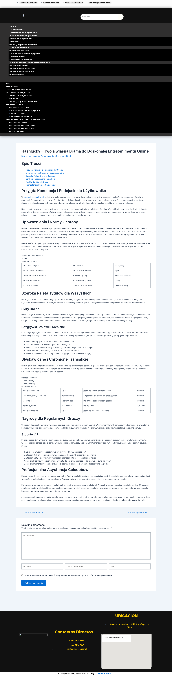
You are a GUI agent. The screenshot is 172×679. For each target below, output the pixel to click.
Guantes (14, 42)
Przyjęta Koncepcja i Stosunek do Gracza (44, 170)
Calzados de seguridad (23, 33)
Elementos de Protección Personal (30, 63)
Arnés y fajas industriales (23, 44)
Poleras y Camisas (22, 59)
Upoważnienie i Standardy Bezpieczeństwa (45, 173)
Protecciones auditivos (22, 68)
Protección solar (18, 65)
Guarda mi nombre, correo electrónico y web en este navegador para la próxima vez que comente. (69, 575)
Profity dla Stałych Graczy (37, 182)
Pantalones (18, 57)
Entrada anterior (34, 512)
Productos (16, 29)
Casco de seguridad (20, 38)
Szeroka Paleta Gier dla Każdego (40, 176)
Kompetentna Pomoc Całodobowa (41, 185)
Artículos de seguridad (23, 35)
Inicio (13, 27)
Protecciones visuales (21, 72)
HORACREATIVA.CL (105, 674)
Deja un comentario (30, 156)
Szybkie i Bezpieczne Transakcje (40, 179)
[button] (86, 80)
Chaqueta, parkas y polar (25, 53)
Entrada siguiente (137, 512)
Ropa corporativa (19, 50)
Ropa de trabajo (19, 48)
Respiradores (16, 74)
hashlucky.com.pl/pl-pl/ (34, 197)
